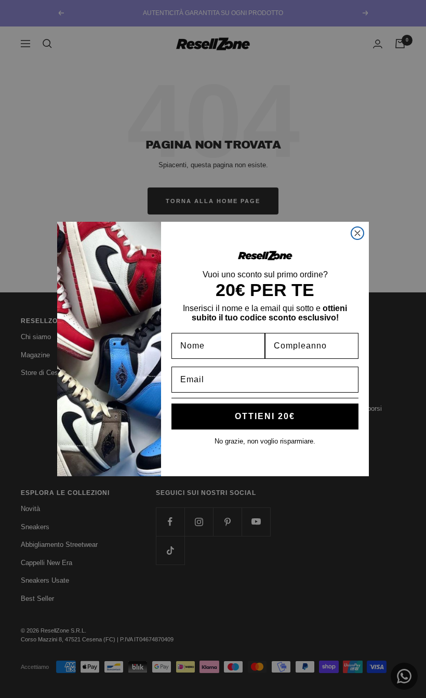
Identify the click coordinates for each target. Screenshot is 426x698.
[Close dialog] (357, 233)
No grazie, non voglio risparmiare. (265, 441)
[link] (265, 255)
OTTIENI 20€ (265, 416)
